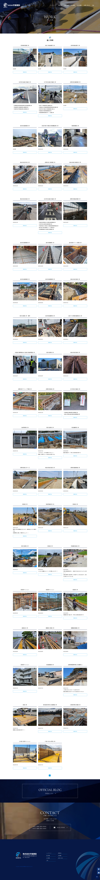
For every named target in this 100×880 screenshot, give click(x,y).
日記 (93, 5)
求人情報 (79, 5)
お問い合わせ (87, 5)
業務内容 (60, 5)
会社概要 (73, 5)
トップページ (53, 5)
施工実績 (67, 5)
